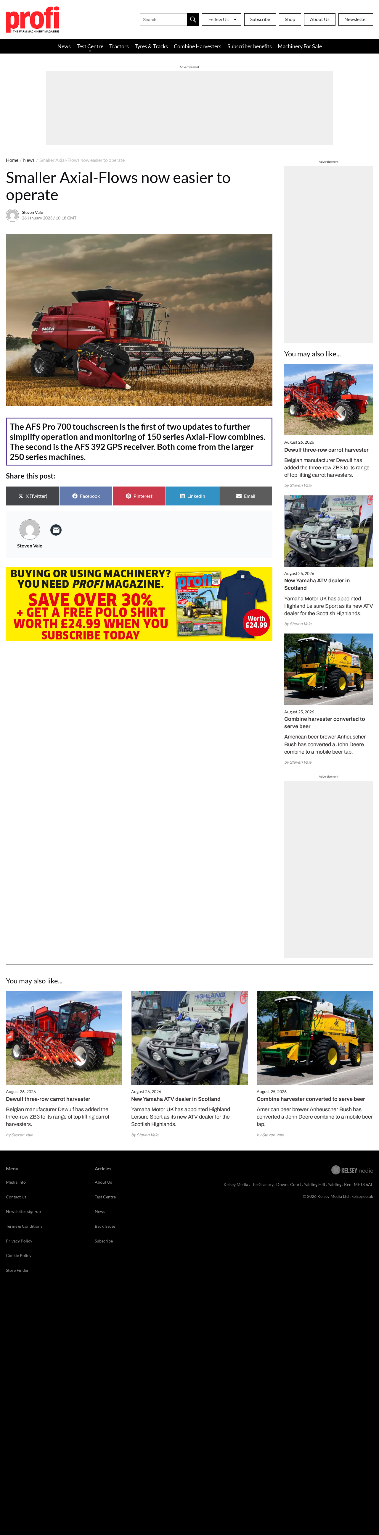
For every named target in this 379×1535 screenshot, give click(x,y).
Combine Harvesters (197, 46)
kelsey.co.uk (362, 1196)
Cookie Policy (18, 1255)
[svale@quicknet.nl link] (56, 530)
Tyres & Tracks (151, 46)
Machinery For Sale (300, 46)
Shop (290, 19)
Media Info (16, 1182)
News (64, 46)
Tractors (119, 46)
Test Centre (90, 46)
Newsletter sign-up (23, 1211)
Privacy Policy (19, 1240)
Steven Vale (32, 212)
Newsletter (355, 19)
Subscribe (260, 19)
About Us (320, 19)
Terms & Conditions (24, 1226)
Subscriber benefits (249, 46)
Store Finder (17, 1270)
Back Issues (105, 1226)
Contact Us (16, 1196)
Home (12, 160)
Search (193, 19)
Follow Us (218, 19)
